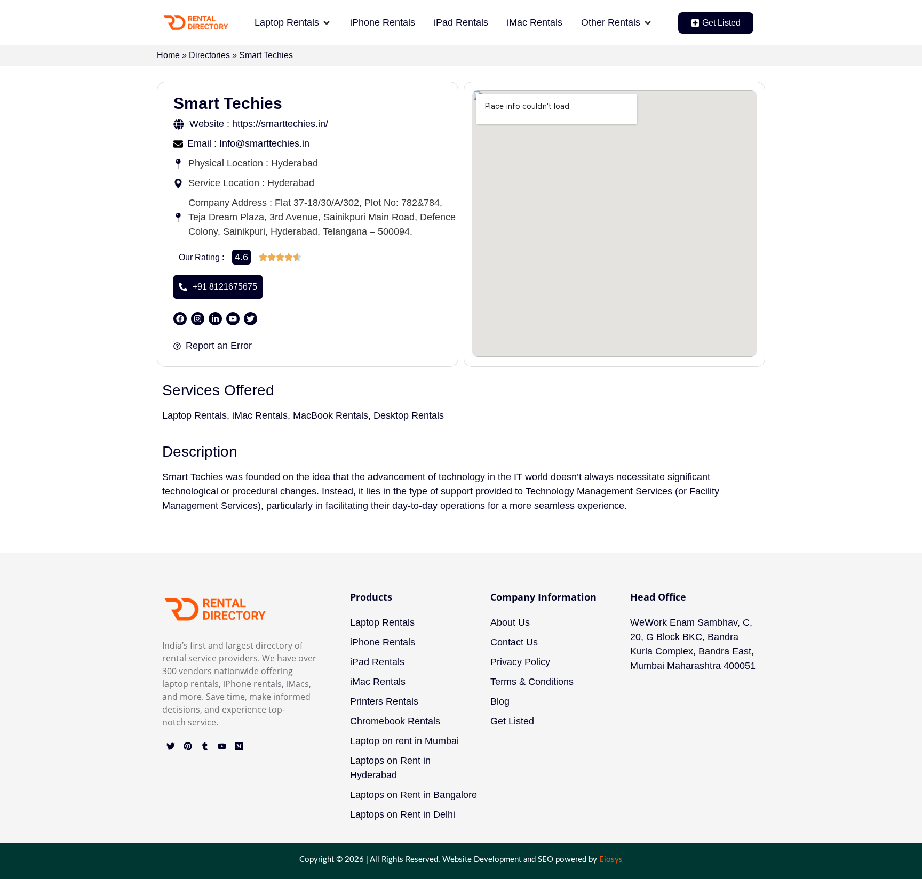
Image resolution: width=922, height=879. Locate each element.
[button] (293, 23)
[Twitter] (170, 746)
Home (168, 55)
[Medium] (239, 746)
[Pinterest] (187, 746)
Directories (209, 55)
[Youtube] (221, 746)
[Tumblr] (204, 746)
